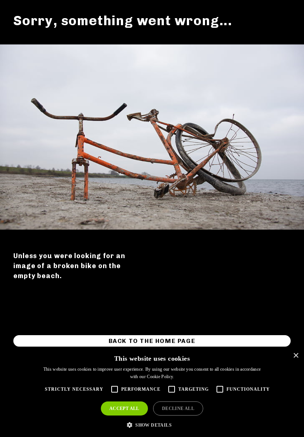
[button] (152, 424)
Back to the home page (152, 340)
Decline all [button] (178, 408)
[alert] (152, 392)
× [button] (295, 355)
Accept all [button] (124, 408)
